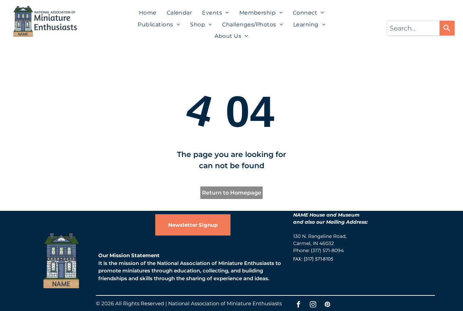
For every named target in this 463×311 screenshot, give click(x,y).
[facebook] (298, 305)
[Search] (447, 28)
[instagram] (313, 305)
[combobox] (413, 28)
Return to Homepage (231, 193)
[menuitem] (148, 13)
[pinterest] (327, 305)
